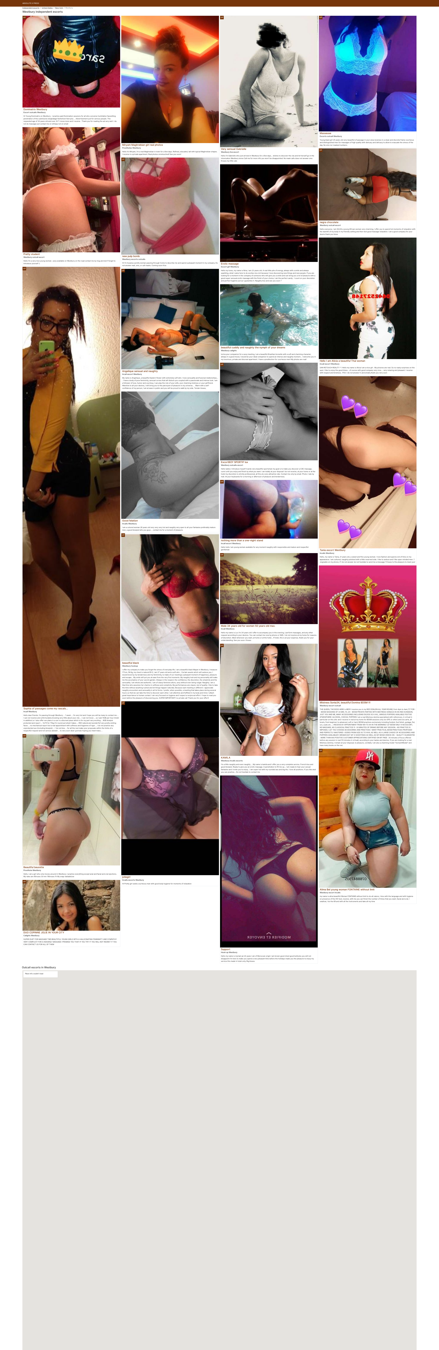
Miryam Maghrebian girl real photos (142, 144)
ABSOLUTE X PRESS (30, 3)
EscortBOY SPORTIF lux (234, 462)
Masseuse (325, 133)
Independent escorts (30, 8)
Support (225, 949)
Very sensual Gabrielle (233, 149)
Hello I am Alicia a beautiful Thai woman (342, 360)
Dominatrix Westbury (35, 109)
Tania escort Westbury (332, 550)
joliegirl (126, 877)
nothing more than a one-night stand (242, 540)
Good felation (130, 520)
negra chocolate (329, 222)
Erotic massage (230, 263)
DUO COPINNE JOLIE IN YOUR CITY (43, 932)
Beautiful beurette (33, 867)
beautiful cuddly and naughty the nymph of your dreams (253, 347)
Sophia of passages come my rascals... (45, 708)
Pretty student (31, 254)
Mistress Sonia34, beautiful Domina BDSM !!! (345, 702)
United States (47, 8)
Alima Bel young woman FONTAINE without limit (347, 889)
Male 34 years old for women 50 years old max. (248, 625)
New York (59, 8)
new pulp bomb (131, 256)
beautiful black (130, 662)
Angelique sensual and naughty (140, 371)
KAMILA (225, 757)
